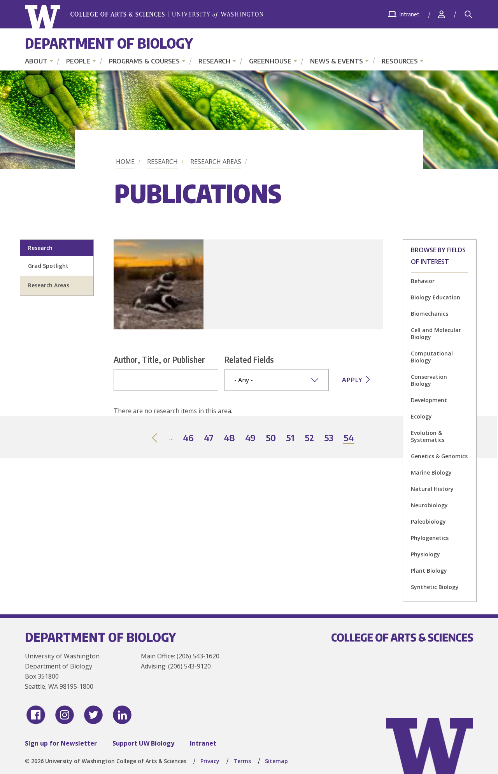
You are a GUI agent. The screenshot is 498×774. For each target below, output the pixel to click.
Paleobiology (428, 521)
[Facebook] (36, 715)
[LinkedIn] (122, 715)
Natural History (432, 489)
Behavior (423, 281)
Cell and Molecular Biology (436, 333)
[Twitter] (93, 715)
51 (290, 438)
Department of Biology (109, 43)
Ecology (421, 416)
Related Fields (249, 359)
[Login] (441, 14)
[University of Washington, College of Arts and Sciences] (144, 17)
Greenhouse (270, 61)
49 (250, 438)
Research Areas (215, 161)
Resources (400, 61)
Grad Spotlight (48, 265)
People (78, 61)
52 (310, 438)
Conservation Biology (429, 380)
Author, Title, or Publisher (159, 359)
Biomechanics (429, 313)
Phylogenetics (430, 538)
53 (329, 438)
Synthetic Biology (435, 587)
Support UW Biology (143, 743)
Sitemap (276, 761)
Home (125, 161)
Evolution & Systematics (427, 436)
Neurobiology (429, 505)
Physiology (425, 554)
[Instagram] (64, 715)
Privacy (209, 761)
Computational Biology (432, 357)
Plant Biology (429, 570)
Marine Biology (431, 472)
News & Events (336, 61)
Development (429, 400)
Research (214, 61)
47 (209, 438)
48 (230, 438)
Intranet (203, 743)
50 (271, 438)
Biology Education (435, 297)
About (36, 61)
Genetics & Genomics (439, 456)
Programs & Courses (144, 61)
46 (189, 438)
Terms (242, 761)
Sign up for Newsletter (61, 743)
